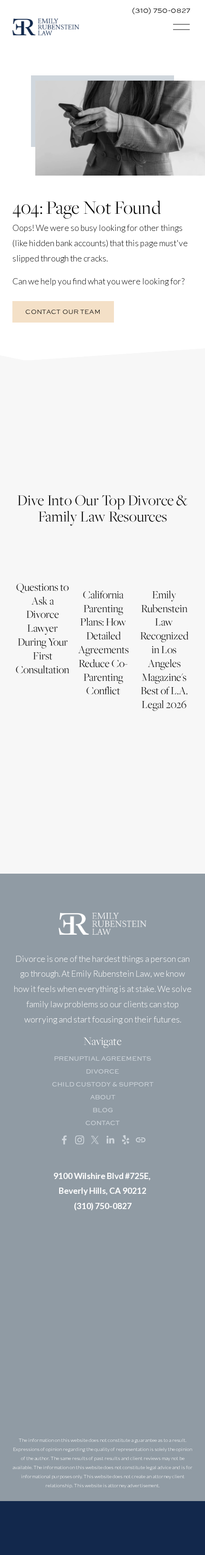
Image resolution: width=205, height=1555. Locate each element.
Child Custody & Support (103, 1083)
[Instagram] (79, 1140)
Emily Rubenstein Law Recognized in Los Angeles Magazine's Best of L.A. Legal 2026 (164, 649)
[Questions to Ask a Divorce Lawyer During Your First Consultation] (43, 558)
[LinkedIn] (110, 1140)
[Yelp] (125, 1140)
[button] (176, 531)
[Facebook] (64, 1140)
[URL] (140, 1140)
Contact (102, 1122)
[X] (95, 1140)
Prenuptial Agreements (102, 1058)
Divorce (102, 1070)
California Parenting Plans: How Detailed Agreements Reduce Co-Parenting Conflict (103, 642)
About (102, 1096)
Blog (102, 1109)
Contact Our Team (62, 311)
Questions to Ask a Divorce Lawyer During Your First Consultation (42, 628)
